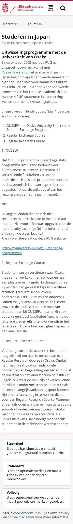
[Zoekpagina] (62, 8)
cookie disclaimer (21, 517)
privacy (63, 513)
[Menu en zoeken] (50, 8)
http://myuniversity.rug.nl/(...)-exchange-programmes (32, 250)
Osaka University (14, 72)
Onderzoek (9, 24)
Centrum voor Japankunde (22, 24)
